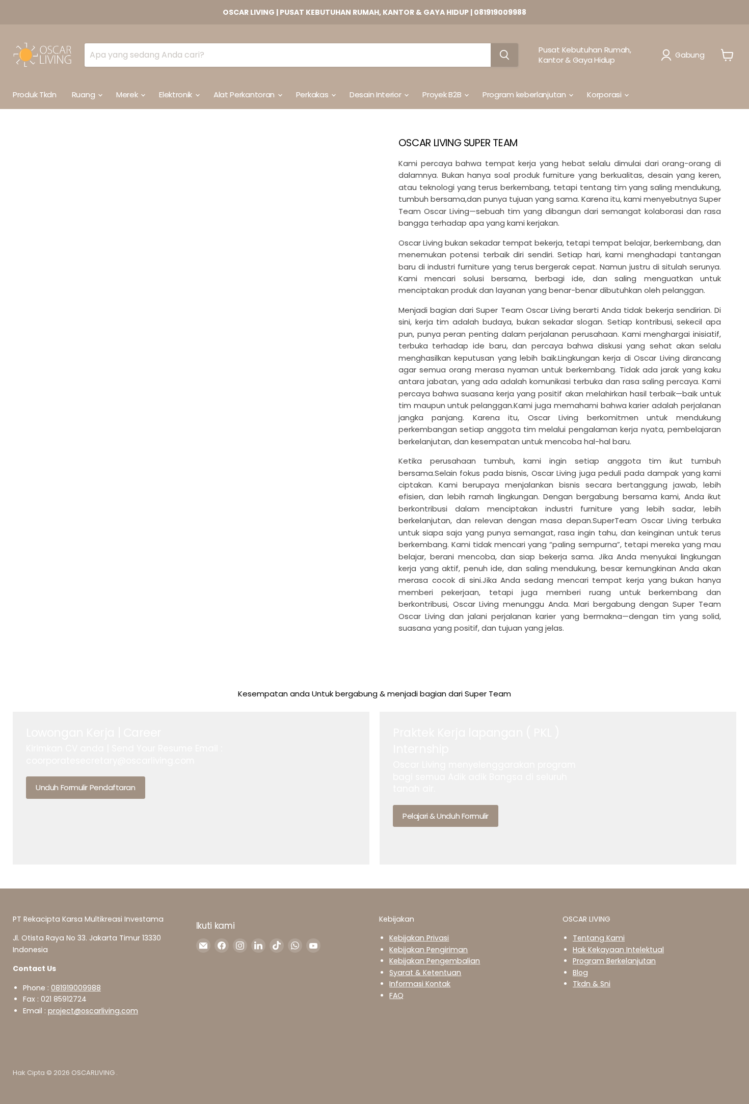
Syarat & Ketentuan (425, 972)
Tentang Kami (599, 938)
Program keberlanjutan (525, 94)
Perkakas (313, 94)
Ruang (84, 94)
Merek (128, 94)
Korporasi (605, 94)
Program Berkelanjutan (614, 961)
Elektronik (176, 94)
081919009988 (76, 988)
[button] (684, 55)
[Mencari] (504, 55)
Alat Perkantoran (245, 94)
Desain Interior (376, 94)
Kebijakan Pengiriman (428, 950)
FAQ (396, 995)
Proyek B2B (442, 94)
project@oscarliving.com (93, 1011)
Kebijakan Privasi (419, 938)
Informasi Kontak (419, 984)
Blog (580, 972)
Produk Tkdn (35, 94)
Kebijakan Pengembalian (434, 961)
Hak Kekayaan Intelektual (618, 950)
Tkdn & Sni (591, 984)
